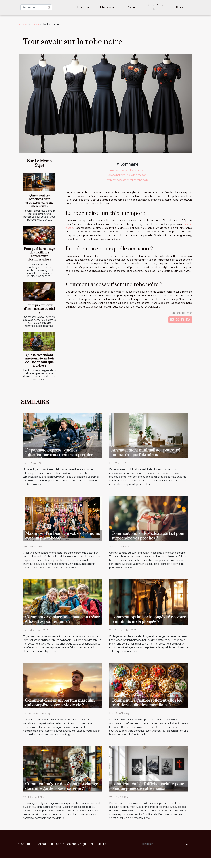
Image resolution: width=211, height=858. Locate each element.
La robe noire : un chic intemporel (127, 170)
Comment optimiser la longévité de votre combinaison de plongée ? (149, 619)
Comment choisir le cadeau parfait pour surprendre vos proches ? (148, 536)
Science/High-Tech (155, 7)
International (107, 7)
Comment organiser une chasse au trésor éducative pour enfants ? (62, 619)
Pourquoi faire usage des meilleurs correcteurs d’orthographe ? (39, 254)
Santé (131, 7)
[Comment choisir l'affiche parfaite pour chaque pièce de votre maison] (148, 768)
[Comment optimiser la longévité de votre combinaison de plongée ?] (148, 601)
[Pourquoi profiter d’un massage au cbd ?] (39, 291)
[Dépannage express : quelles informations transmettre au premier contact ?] (62, 435)
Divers (179, 7)
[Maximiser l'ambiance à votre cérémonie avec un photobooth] (62, 518)
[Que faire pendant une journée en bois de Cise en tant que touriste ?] (39, 341)
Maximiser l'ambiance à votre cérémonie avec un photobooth (62, 536)
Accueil (23, 24)
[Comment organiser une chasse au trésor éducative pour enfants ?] (62, 601)
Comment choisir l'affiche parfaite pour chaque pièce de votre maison (148, 786)
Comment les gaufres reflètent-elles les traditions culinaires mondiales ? (147, 703)
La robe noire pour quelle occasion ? (127, 175)
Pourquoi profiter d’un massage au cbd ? (39, 308)
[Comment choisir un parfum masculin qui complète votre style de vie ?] (62, 685)
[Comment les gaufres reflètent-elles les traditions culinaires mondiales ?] (148, 685)
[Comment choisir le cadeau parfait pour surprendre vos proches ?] (148, 518)
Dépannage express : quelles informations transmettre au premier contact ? (59, 454)
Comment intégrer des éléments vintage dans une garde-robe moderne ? (61, 786)
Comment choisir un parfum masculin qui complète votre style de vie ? (60, 703)
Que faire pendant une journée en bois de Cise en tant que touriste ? (39, 360)
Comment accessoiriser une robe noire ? (127, 179)
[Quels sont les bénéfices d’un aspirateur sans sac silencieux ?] (39, 182)
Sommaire (129, 164)
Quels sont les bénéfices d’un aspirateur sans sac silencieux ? (39, 201)
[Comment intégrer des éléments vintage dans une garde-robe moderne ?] (62, 768)
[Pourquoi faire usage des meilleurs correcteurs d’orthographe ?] (39, 235)
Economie (83, 7)
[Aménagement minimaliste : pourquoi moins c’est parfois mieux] (148, 435)
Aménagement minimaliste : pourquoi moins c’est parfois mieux (146, 452)
